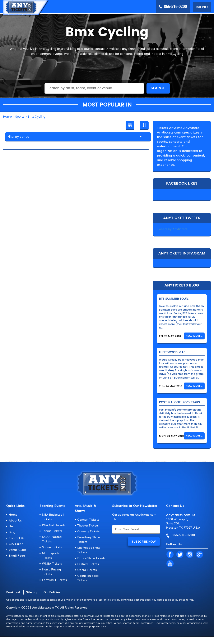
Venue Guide (18, 549)
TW (179, 555)
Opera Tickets (87, 570)
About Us (15, 520)
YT (170, 564)
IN (189, 555)
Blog (12, 532)
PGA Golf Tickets (53, 525)
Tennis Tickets (52, 531)
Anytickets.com (43, 607)
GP (199, 555)
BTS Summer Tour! (174, 298)
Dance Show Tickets (91, 558)
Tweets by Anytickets (172, 229)
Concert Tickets (88, 519)
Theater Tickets (88, 525)
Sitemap (32, 592)
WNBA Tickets (52, 563)
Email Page (17, 555)
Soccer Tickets (52, 547)
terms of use (57, 599)
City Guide (16, 544)
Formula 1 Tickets (54, 580)
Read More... (194, 336)
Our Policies (51, 592)
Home (13, 514)
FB (170, 555)
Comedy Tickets (88, 531)
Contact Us (16, 538)
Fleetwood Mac (172, 352)
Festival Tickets (88, 564)
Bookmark (13, 592)
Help (12, 526)
